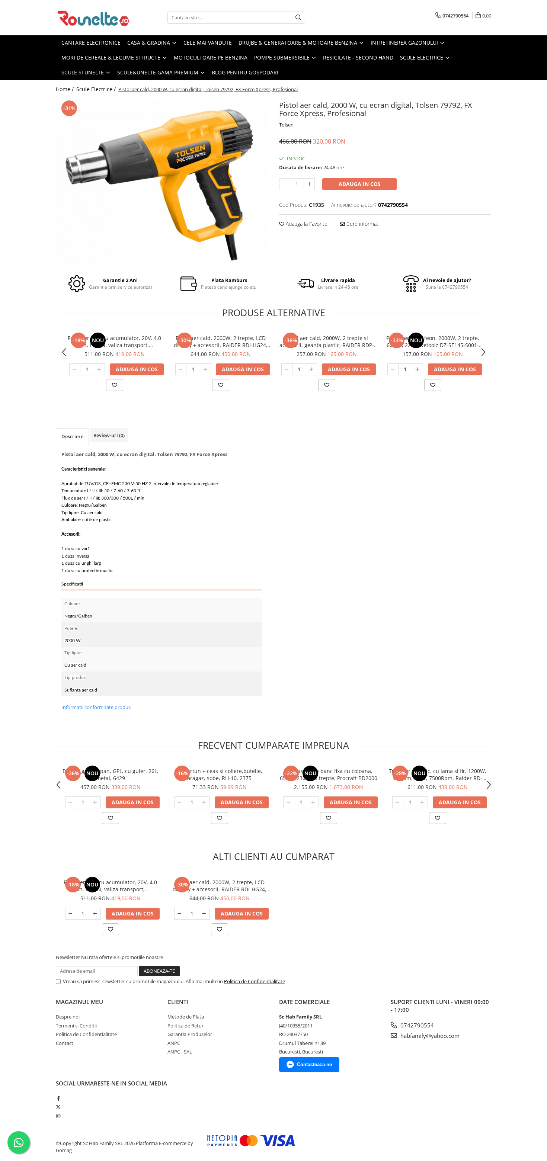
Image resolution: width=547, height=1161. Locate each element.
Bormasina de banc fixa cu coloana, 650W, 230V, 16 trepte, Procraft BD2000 (328, 774)
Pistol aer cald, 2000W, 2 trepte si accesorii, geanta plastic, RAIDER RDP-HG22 (326, 341)
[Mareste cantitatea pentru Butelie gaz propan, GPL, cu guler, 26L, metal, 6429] (95, 802)
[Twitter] (58, 1107)
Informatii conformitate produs (96, 707)
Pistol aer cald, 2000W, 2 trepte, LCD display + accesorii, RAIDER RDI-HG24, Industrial (221, 341)
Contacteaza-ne (314, 1064)
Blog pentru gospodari (245, 72)
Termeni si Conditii (76, 1025)
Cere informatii (363, 223)
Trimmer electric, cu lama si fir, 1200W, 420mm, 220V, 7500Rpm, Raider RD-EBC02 (437, 774)
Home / (65, 89)
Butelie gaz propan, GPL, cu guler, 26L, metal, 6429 (111, 774)
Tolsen (286, 124)
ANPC (173, 1043)
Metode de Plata (185, 1016)
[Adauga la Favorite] (114, 385)
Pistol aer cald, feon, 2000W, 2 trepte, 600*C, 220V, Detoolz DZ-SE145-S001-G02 (432, 341)
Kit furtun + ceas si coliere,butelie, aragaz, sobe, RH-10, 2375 (219, 774)
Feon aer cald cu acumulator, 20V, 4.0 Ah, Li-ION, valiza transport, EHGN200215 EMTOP (114, 341)
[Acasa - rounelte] (93, 18)
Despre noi (68, 1016)
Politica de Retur (185, 1025)
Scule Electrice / (96, 89)
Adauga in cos (360, 183)
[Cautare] (298, 18)
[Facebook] (58, 1098)
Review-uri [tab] (109, 435)
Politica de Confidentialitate (254, 981)
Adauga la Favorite (305, 223)
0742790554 (416, 1025)
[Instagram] (58, 1116)
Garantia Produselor (189, 1034)
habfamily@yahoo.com (429, 1035)
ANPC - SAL (179, 1051)
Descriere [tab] (72, 436)
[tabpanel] (162, 182)
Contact (64, 1043)
